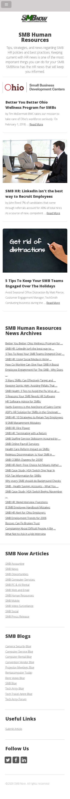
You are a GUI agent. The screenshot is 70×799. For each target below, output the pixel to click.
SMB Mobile (12, 600)
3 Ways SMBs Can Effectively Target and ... (30, 380)
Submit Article (13, 729)
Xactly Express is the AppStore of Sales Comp (33, 407)
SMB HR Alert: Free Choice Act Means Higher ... (33, 465)
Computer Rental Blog (18, 656)
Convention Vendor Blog (19, 662)
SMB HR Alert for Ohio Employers (25, 512)
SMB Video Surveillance (19, 606)
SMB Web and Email (17, 590)
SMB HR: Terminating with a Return (26, 433)
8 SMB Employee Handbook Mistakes (27, 507)
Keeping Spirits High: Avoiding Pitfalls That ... (31, 385)
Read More (36, 124)
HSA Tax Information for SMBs (23, 475)
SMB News (11, 569)
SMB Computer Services (20, 579)
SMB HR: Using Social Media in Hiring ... (28, 359)
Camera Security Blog (18, 646)
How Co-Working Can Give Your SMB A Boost (32, 364)
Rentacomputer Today (18, 672)
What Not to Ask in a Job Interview (25, 534)
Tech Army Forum (15, 699)
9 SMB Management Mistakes (23, 422)
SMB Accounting (14, 563)
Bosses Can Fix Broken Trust (22, 523)
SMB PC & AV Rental (17, 584)
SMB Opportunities (16, 574)
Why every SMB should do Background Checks (33, 481)
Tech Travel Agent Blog (18, 694)
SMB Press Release (17, 616)
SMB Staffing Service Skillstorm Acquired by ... (32, 438)
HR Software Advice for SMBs (23, 401)
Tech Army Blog (14, 688)
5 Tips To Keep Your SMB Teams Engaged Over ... (34, 354)
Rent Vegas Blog (15, 678)
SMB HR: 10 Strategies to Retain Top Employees (34, 417)
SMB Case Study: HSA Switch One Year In (30, 470)
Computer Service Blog (19, 651)
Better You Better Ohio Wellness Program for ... (34, 343)
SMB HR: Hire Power (17, 428)
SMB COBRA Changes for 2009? (24, 459)
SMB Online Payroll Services (22, 444)
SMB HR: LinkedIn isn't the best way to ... (29, 348)
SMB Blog (11, 683)
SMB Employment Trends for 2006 (25, 518)
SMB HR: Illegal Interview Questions (26, 502)
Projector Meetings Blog (19, 667)
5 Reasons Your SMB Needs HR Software (30, 396)
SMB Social (11, 611)
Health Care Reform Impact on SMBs (27, 449)
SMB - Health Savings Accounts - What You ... (32, 486)
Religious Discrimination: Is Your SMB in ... (30, 454)
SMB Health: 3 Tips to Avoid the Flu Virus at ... (32, 391)
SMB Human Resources (19, 595)
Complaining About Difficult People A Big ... (30, 528)
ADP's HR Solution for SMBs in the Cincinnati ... (33, 412)
